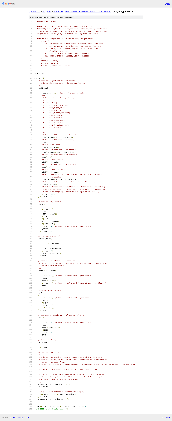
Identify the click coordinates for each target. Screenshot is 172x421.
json (168, 417)
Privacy (20, 417)
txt (162, 417)
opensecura (34, 11)
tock (49, 11)
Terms (27, 417)
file (77, 17)
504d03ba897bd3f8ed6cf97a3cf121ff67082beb (88, 11)
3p (43, 11)
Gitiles (14, 417)
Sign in (167, 4)
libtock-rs (58, 11)
